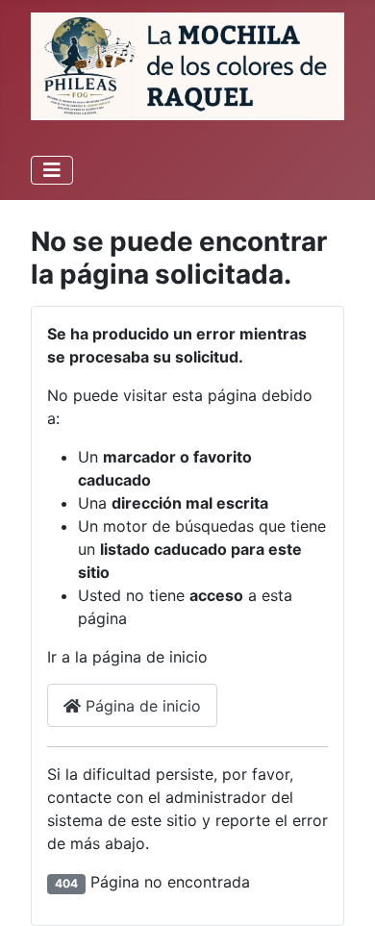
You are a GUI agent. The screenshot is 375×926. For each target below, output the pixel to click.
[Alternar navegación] (52, 170)
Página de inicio (141, 705)
